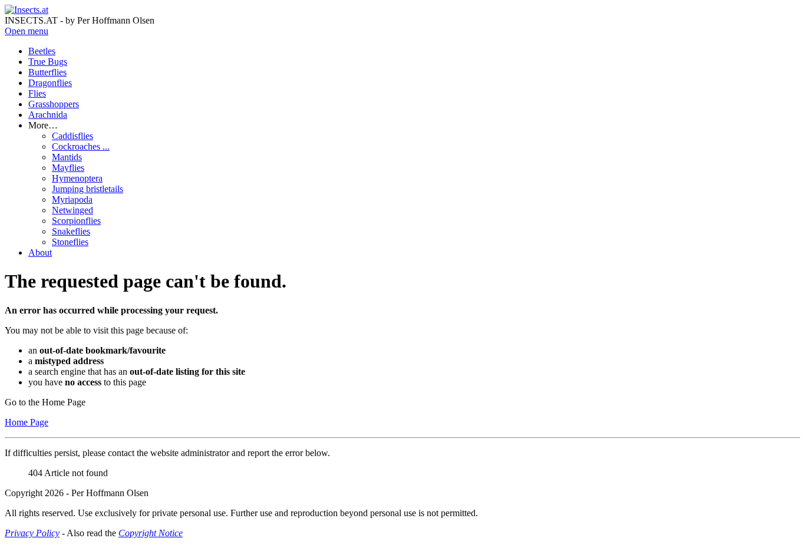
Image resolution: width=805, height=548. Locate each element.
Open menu (26, 31)
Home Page (26, 422)
